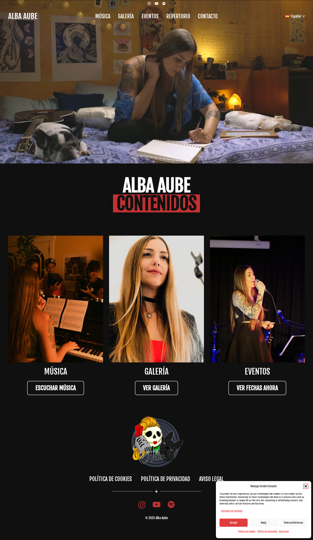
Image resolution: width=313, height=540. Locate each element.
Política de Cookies (247, 531)
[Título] (163, 3)
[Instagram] (149, 3)
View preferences (293, 522)
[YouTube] (156, 3)
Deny (263, 522)
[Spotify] (171, 504)
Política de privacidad (267, 531)
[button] (306, 486)
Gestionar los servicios (232, 511)
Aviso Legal (284, 531)
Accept (233, 522)
